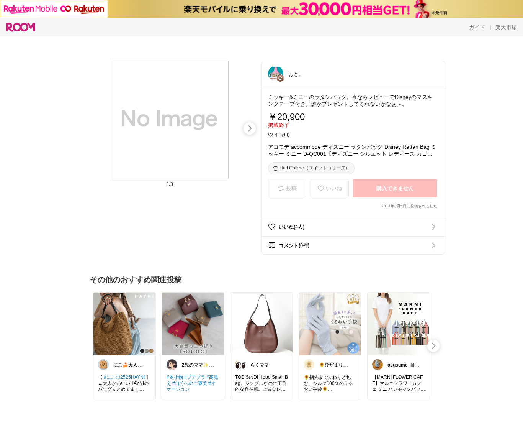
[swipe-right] (250, 128)
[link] (124, 324)
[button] (275, 73)
